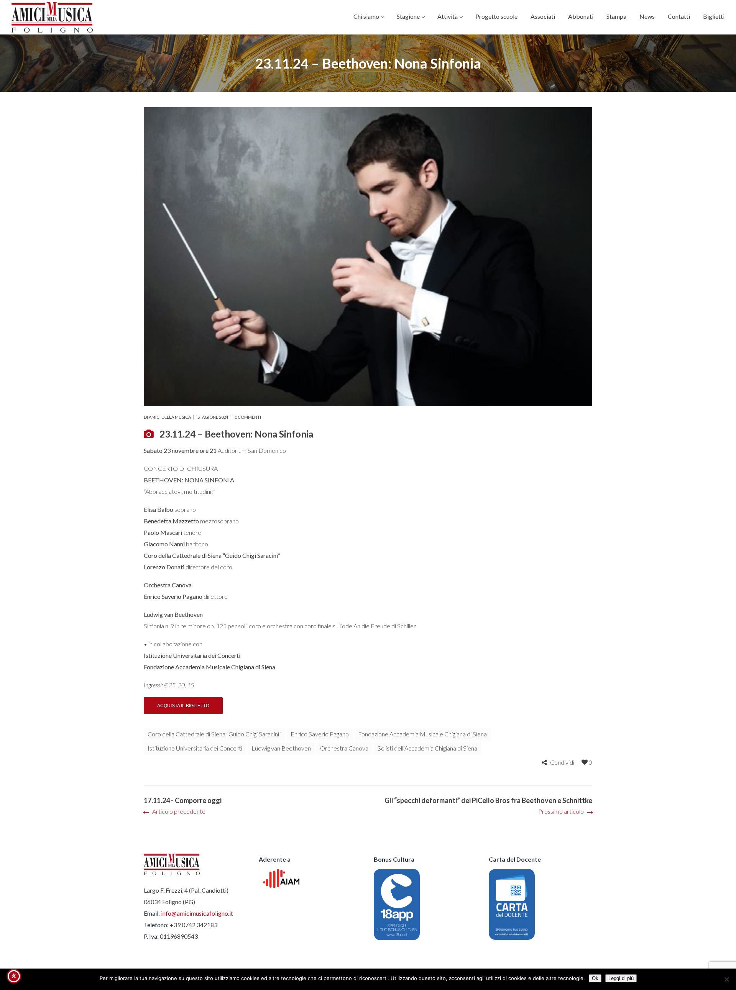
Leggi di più (621, 978)
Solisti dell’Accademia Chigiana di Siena (427, 748)
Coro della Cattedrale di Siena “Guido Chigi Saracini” (214, 734)
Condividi (562, 762)
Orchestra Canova (344, 748)
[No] (726, 979)
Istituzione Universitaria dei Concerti (195, 748)
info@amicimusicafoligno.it (197, 913)
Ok (595, 978)
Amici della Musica (170, 417)
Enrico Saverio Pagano (320, 734)
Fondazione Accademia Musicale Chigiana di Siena (422, 734)
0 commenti (248, 417)
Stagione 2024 (212, 417)
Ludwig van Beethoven (281, 748)
